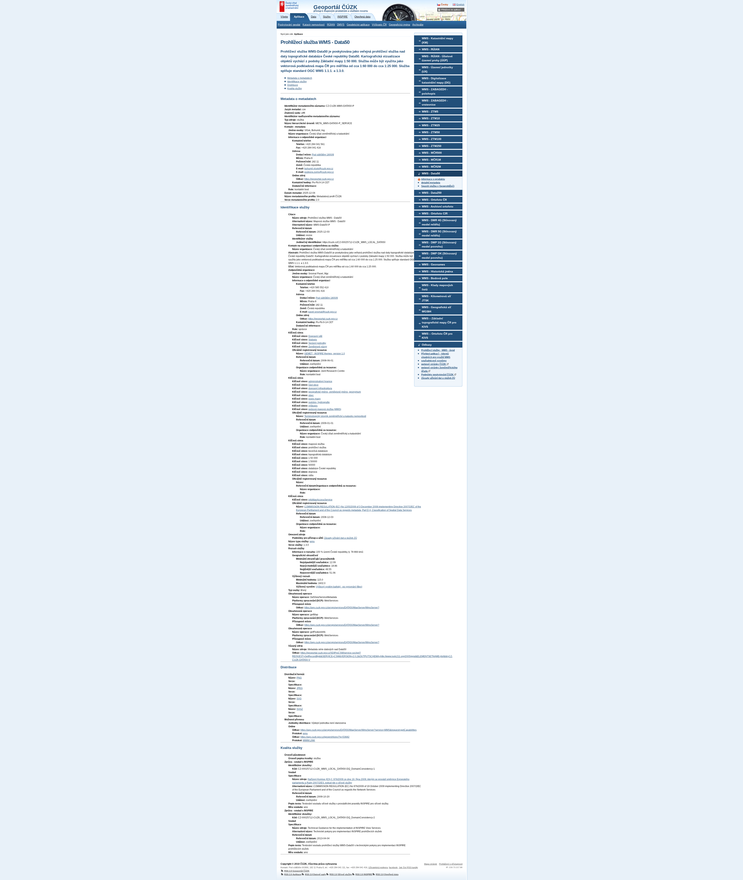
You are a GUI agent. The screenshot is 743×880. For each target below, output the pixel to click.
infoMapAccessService (320, 499)
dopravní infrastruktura (320, 388)
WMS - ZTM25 (431, 125)
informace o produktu (433, 179)
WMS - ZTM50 (431, 132)
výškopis (313, 405)
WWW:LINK (309, 740)
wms (312, 541)
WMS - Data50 (431, 173)
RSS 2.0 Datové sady (315, 874)
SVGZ (300, 709)
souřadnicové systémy (434, 360)
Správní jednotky (317, 343)
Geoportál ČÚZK (340, 8)
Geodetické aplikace (358, 24)
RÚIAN (331, 24)
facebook (393, 867)
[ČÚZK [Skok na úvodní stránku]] (289, 6)
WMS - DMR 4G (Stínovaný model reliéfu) (439, 222)
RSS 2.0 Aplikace (292, 874)
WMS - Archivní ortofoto (437, 206)
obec (311, 395)
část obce (313, 385)
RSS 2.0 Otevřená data (387, 874)
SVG (299, 698)
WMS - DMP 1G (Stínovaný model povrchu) (439, 244)
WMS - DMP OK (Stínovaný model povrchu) (439, 255)
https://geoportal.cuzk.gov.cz (319, 179)
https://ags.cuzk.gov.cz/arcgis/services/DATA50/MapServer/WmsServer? (341, 607)
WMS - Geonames (433, 264)
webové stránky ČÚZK (434, 364)
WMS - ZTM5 (430, 111)
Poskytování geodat (289, 24)
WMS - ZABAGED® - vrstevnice (435, 102)
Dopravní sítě (315, 336)
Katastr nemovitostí (314, 24)
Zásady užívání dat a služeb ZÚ (438, 378)
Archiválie (417, 24)
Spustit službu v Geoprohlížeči (437, 186)
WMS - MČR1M (431, 159)
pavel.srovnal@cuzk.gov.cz (322, 311)
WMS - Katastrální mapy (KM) (437, 40)
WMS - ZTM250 (431, 146)
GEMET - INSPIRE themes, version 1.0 (324, 353)
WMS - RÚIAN (430, 49)
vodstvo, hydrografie (319, 402)
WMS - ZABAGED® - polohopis (435, 91)
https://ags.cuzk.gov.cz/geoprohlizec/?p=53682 (324, 737)
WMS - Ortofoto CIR (435, 213)
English (460, 4)
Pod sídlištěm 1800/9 (323, 154)
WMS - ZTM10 (431, 118)
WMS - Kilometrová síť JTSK (436, 298)
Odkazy (427, 344)
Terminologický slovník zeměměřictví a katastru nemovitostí (335, 416)
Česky (444, 4)
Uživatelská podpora (378, 867)
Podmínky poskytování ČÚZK (437, 374)
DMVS (340, 24)
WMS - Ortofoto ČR (434, 199)
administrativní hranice (320, 381)
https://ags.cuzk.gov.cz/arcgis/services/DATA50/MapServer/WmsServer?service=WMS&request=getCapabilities (358, 730)
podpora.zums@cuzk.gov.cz (319, 172)
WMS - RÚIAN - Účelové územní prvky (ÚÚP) (437, 58)
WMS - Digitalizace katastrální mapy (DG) (436, 80)
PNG (299, 677)
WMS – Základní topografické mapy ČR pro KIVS (439, 322)
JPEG (300, 688)
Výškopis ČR (379, 24)
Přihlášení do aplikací (451, 10)
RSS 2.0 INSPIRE (363, 874)
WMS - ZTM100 (431, 139)
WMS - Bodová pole (435, 278)
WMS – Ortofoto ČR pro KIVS (437, 335)
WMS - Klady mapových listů (437, 287)
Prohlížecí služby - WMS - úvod (438, 350)
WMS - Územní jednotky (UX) (437, 69)
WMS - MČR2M (431, 166)
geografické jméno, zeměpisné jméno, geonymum (334, 392)
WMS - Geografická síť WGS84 (436, 309)
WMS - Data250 (432, 192)
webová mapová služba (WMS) (324, 409)
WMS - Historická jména (437, 271)
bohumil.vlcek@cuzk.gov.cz (318, 168)
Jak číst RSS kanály (408, 867)
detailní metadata (430, 182)
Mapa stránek (430, 864)
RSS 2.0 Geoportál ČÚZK (296, 871)
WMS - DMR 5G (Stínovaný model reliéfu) (439, 233)
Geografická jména (399, 24)
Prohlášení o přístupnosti (450, 864)
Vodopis (312, 339)
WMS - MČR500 (432, 152)
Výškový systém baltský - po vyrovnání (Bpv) (339, 586)
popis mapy (314, 398)
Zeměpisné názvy (317, 346)
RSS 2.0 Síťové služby (341, 874)
